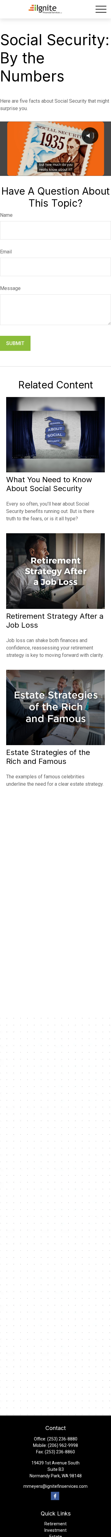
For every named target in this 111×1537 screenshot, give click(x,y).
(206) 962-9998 (63, 1445)
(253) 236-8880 (62, 1438)
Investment (55, 1530)
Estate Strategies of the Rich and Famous (48, 757)
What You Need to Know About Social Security (49, 484)
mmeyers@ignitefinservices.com (55, 1486)
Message (10, 288)
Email (6, 252)
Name (6, 215)
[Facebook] (55, 1496)
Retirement (55, 1523)
